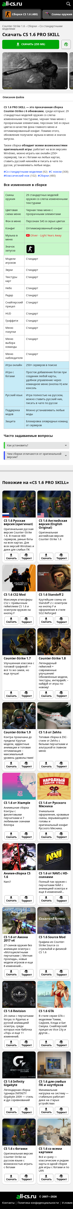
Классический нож (20, 175)
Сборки (47, 175)
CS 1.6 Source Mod (52, 937)
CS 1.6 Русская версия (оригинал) (18, 522)
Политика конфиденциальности (38, 1202)
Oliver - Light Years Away (45, 235)
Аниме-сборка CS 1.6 (17, 875)
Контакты (8, 1202)
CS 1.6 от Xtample (17, 803)
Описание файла (13, 97)
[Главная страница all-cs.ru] (12, 3)
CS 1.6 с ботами (16, 1149)
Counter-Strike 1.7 (17, 658)
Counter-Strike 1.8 (52, 658)
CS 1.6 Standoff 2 (51, 594)
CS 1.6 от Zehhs (50, 732)
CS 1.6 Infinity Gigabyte (14, 1083)
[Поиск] (68, 4)
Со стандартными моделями (26, 171)
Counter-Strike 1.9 (17, 732)
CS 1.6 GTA (46, 1011)
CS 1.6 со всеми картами (50, 1150)
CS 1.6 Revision (15, 1011)
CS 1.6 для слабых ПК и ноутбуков (52, 1083)
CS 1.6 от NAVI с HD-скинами (53, 875)
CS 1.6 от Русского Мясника (52, 804)
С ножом (59, 171)
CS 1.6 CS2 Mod (15, 594)
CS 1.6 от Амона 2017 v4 (16, 938)
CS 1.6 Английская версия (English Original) (53, 524)
